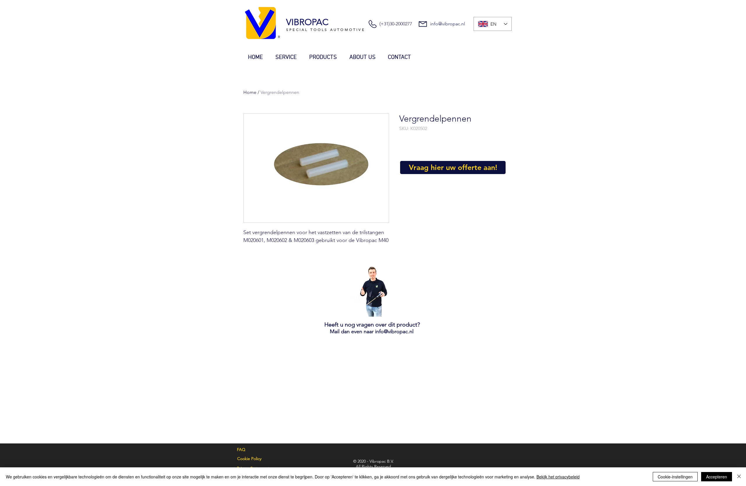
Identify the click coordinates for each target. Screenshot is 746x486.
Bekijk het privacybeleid (558, 477)
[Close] (739, 476)
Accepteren (716, 477)
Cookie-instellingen (675, 477)
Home (249, 92)
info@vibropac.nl (447, 24)
